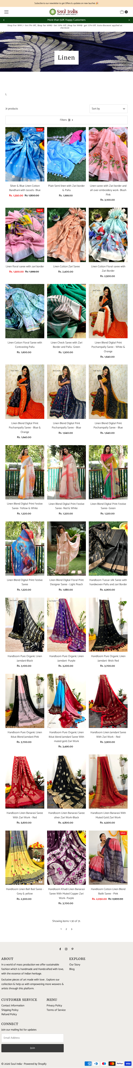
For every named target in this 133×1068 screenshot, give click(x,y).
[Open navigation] (6, 12)
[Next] (129, 20)
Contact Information (12, 1005)
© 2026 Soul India (11, 1064)
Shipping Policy (9, 1010)
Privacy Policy (54, 1005)
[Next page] (71, 929)
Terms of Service (56, 1010)
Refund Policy (9, 1014)
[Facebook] (60, 949)
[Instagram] (66, 949)
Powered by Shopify (35, 1064)
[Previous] (4, 20)
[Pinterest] (72, 949)
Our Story (74, 964)
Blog (71, 969)
